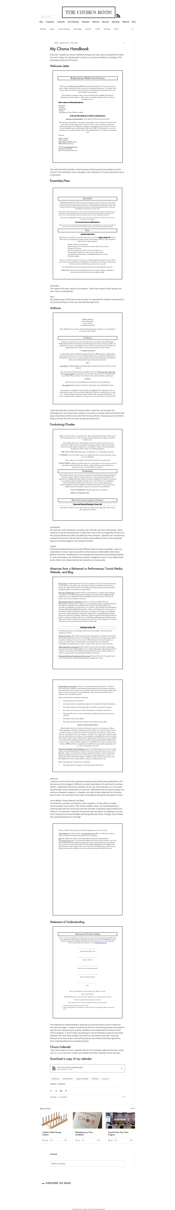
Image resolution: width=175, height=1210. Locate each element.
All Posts (43, 29)
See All (133, 1108)
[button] (50, 21)
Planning (107, 29)
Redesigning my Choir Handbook (84, 1133)
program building (82, 1079)
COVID (97, 29)
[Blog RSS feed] (118, 16)
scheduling (55, 1079)
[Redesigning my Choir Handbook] (87, 1120)
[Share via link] (66, 1091)
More (116, 29)
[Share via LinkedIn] (61, 1091)
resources (105, 1079)
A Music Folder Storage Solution (51, 1133)
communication (67, 1079)
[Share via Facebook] (51, 1091)
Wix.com (102, 1209)
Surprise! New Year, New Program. (118, 1133)
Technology (77, 29)
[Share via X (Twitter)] (56, 1091)
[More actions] (124, 43)
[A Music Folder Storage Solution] (54, 1120)
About (52, 29)
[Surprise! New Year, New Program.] (120, 1120)
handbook (95, 1079)
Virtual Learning (63, 29)
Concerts (88, 29)
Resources (61, 1084)
